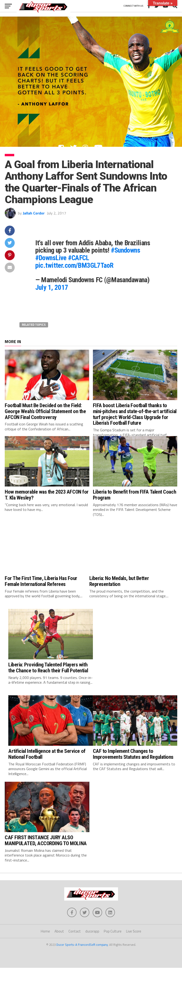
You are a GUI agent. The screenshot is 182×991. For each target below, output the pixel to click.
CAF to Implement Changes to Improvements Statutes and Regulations (133, 754)
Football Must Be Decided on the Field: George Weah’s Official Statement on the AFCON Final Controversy (45, 411)
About (59, 931)
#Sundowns (125, 250)
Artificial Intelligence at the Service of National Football (47, 754)
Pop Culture (113, 931)
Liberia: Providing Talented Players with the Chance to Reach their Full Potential (48, 667)
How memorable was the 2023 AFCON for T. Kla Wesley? (47, 495)
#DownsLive (51, 258)
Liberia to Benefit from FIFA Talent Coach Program (134, 495)
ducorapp (92, 931)
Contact (74, 931)
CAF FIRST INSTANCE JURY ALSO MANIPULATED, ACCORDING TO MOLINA (46, 840)
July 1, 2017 (51, 287)
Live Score (133, 931)
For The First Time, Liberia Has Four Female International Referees (41, 581)
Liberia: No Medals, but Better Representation (119, 581)
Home (45, 931)
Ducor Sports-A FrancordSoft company (82, 944)
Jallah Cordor (34, 213)
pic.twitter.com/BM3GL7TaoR (74, 265)
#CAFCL (78, 258)
